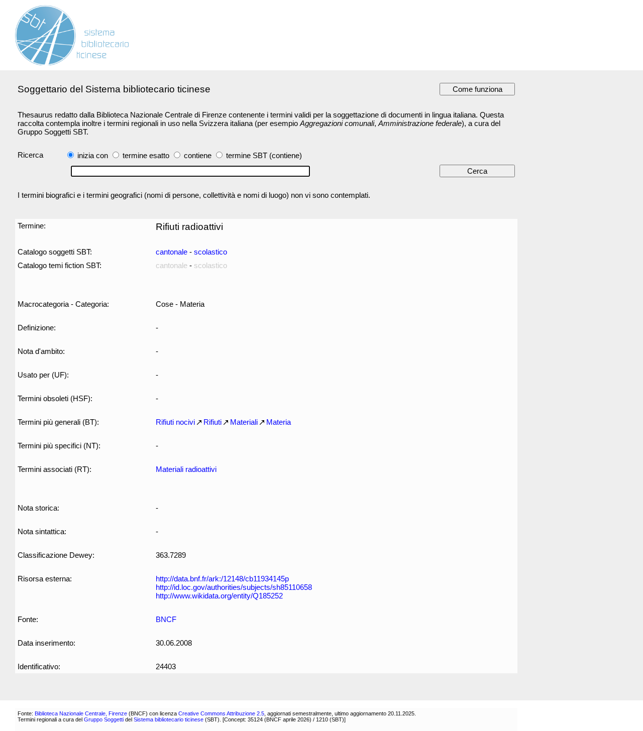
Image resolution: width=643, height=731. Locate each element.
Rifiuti (212, 422)
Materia (278, 422)
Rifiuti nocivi (175, 422)
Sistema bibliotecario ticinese (168, 719)
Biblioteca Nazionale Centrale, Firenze (81, 713)
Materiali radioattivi (186, 469)
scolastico (210, 252)
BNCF (166, 619)
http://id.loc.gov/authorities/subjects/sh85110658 (234, 587)
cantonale (171, 252)
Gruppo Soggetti (104, 719)
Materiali (244, 422)
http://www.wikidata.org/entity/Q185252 (219, 595)
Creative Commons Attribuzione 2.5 (221, 713)
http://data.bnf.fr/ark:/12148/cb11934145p (222, 578)
